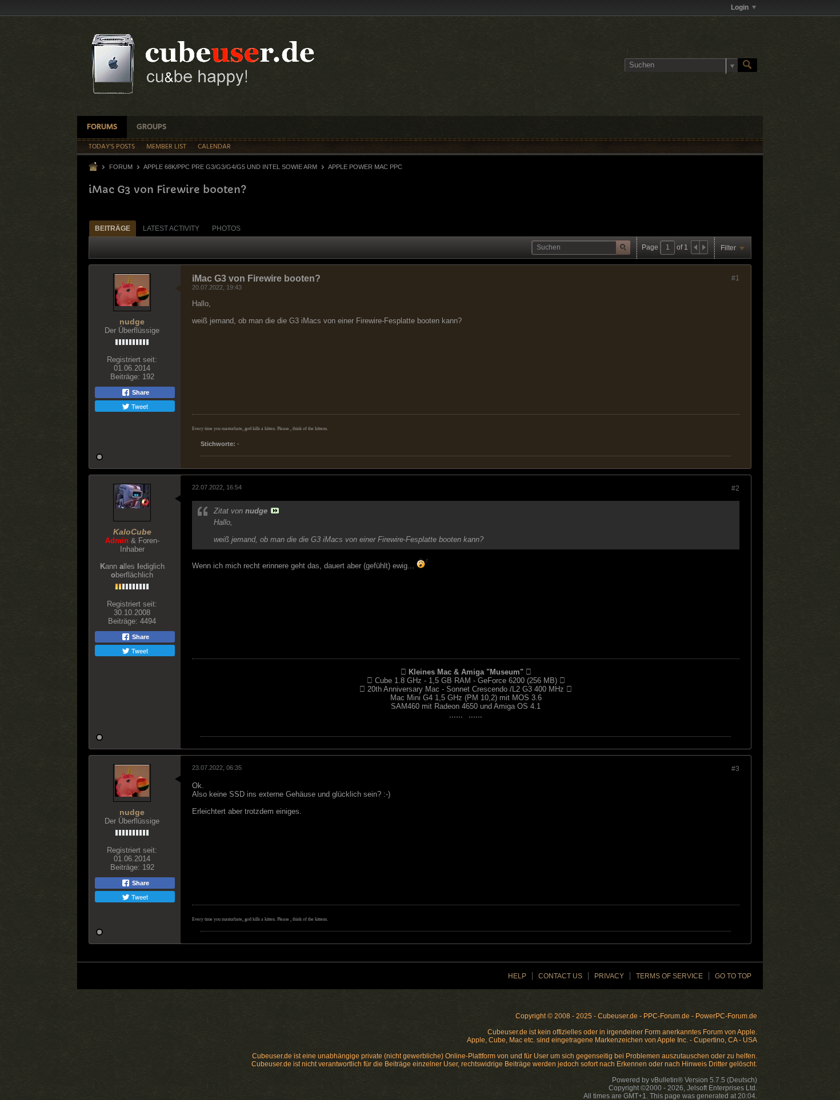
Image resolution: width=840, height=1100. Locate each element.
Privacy (609, 976)
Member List (166, 146)
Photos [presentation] (226, 228)
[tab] (113, 228)
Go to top (733, 976)
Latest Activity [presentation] (171, 228)
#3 (735, 769)
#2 (735, 488)
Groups (151, 127)
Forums (102, 127)
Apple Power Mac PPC (365, 166)
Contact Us (560, 976)
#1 (735, 278)
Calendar (214, 146)
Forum (121, 166)
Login (740, 7)
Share (139, 392)
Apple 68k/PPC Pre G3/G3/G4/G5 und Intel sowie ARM (230, 166)
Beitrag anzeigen (275, 510)
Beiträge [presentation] (112, 228)
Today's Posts (112, 146)
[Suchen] (747, 65)
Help (517, 976)
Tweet (139, 406)
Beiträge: (125, 376)
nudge (132, 321)
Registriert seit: (132, 359)
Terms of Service (669, 976)
